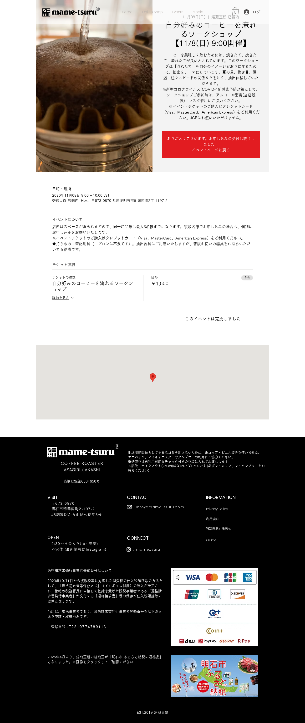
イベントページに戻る (211, 150)
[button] (235, 11)
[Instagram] (129, 549)
